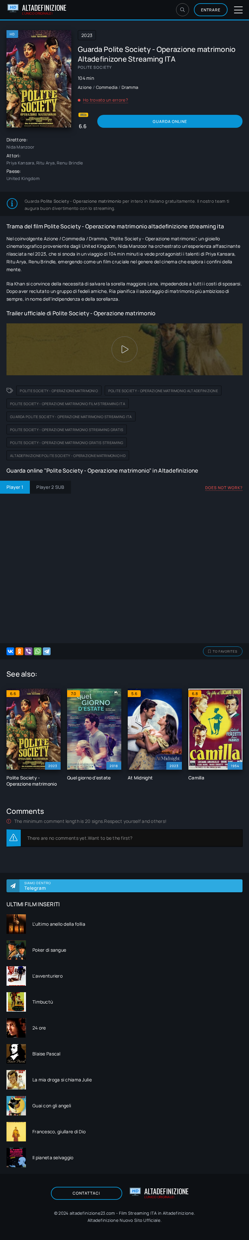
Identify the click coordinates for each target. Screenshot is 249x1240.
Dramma (130, 87)
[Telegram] (47, 651)
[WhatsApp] (38, 651)
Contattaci (86, 1193)
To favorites (225, 651)
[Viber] (28, 651)
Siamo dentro (37, 886)
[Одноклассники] (19, 651)
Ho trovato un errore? (105, 100)
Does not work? (224, 487)
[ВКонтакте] (10, 651)
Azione (85, 87)
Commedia (107, 87)
